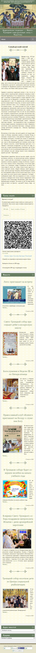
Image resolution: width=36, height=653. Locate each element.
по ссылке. (5, 253)
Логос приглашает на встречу (18, 281)
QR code (5, 209)
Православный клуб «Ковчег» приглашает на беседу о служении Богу (18, 418)
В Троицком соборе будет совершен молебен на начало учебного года (18, 472)
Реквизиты (6, 215)
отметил (15, 561)
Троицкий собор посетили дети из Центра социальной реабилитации (18, 581)
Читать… (5, 308)
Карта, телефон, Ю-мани (18, 209)
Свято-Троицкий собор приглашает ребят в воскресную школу (18, 324)
